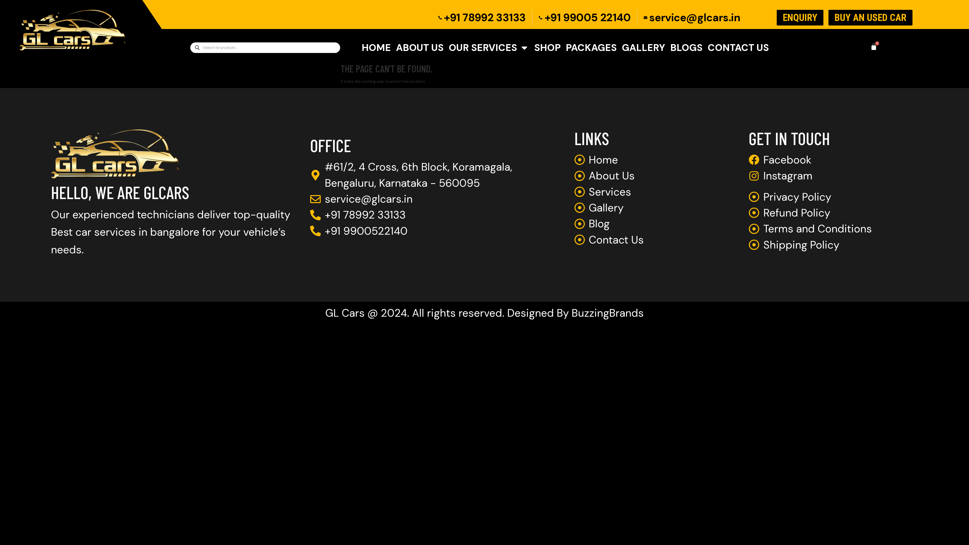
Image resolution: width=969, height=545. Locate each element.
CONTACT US (738, 47)
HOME (376, 47)
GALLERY (643, 47)
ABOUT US (420, 47)
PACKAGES (591, 47)
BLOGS (686, 47)
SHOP (547, 47)
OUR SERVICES (483, 47)
